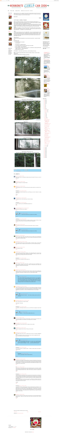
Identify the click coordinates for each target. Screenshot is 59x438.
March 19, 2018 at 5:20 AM (21, 181)
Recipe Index (12, 10)
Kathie (16, 247)
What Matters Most (46, 83)
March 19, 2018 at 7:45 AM (21, 247)
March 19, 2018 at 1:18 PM (22, 306)
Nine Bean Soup (46, 139)
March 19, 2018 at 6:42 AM (21, 224)
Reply (16, 183)
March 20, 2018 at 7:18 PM (24, 353)
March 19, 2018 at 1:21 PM (20, 317)
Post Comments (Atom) (20, 413)
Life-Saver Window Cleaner (46, 127)
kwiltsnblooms (18, 241)
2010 (44, 155)
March (45, 117)
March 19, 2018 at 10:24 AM (25, 300)
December (46, 109)
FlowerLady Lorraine (18, 300)
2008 (44, 157)
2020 (44, 106)
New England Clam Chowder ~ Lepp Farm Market (46, 121)
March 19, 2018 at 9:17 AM (20, 262)
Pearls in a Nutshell (46, 59)
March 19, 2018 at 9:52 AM (22, 269)
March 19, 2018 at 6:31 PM (22, 327)
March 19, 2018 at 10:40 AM (23, 213)
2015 (44, 149)
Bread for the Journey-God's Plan (47, 129)
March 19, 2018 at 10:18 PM (22, 332)
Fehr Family (17, 286)
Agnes (16, 224)
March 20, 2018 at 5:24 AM (22, 347)
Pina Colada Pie (46, 135)
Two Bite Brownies (46, 143)
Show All (11, 46)
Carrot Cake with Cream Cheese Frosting (47, 137)
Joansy (17, 181)
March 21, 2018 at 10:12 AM (22, 276)
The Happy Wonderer (47, 52)
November (46, 110)
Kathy (16, 235)
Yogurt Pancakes (46, 138)
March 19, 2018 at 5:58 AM (22, 202)
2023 (44, 103)
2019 (44, 107)
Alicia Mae (17, 327)
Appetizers (10, 21)
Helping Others (17, 10)
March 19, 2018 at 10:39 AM (23, 229)
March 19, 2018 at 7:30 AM (23, 241)
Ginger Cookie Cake (46, 119)
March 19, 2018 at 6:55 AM (21, 235)
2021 (44, 105)
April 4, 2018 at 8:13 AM (21, 394)
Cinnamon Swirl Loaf (47, 124)
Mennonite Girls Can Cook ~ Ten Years (27, 10)
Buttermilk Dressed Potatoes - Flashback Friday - (47, 131)
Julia (16, 262)
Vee (16, 317)
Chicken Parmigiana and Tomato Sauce (47, 133)
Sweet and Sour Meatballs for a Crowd (47, 123)
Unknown (17, 269)
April (45, 116)
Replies (17, 228)
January (46, 146)
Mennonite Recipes (10, 15)
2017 (44, 147)
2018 (44, 108)
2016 (44, 148)
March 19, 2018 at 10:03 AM (22, 286)
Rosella (17, 394)
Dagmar (17, 186)
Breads (10, 37)
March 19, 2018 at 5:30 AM (21, 186)
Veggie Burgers (46, 134)
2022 (44, 104)
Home (8, 10)
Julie (18, 213)
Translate (14, 427)
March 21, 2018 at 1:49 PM (22, 385)
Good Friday (46, 118)
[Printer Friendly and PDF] (15, 169)
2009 (44, 156)
